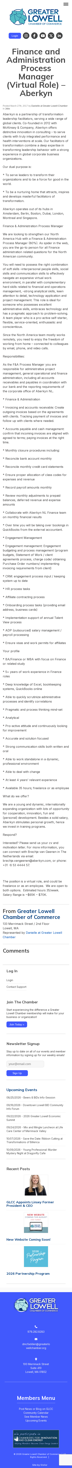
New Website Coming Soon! (28, 1239)
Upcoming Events (21, 1089)
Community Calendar (36, 1412)
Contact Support (16, 986)
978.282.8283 (36, 1331)
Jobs (7, 108)
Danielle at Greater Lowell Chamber (49, 106)
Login (15, 35)
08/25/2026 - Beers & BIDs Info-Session (30, 1097)
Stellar (43, 1465)
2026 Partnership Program (28, 1273)
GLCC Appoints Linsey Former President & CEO (30, 1204)
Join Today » (16, 1024)
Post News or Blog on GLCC (36, 1408)
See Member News (36, 1416)
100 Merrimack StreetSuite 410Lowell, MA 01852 (36, 1367)
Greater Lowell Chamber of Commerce (31, 914)
